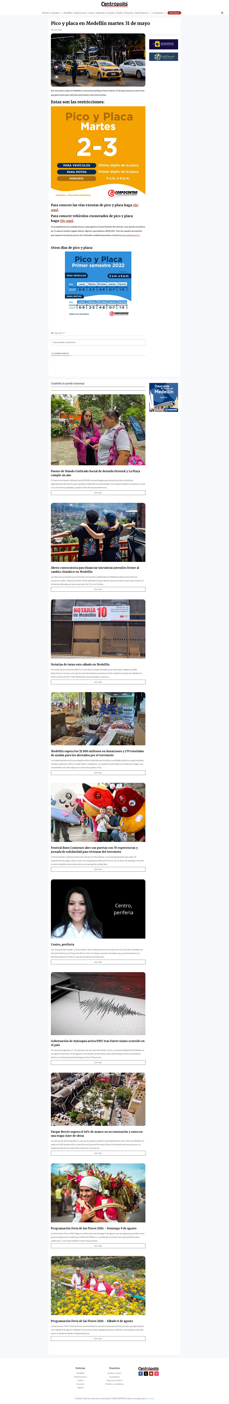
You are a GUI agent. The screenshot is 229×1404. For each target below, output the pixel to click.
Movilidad (68, 13)
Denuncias (129, 13)
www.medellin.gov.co (131, 235)
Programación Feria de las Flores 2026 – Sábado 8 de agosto (92, 1321)
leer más (98, 492)
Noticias (45, 13)
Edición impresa (141, 13)
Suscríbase (174, 13)
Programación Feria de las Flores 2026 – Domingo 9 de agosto (93, 1228)
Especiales (55, 13)
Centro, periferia (62, 944)
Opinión (119, 13)
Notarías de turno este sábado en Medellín (80, 664)
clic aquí (66, 221)
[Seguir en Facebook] (140, 1374)
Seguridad (100, 13)
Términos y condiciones (114, 1384)
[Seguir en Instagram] (156, 1374)
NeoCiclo (150, 1398)
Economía (110, 13)
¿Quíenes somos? (114, 1373)
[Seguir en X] (146, 1374)
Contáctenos (157, 13)
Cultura (91, 13)
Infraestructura (80, 13)
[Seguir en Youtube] (151, 1374)
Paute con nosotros (114, 1380)
